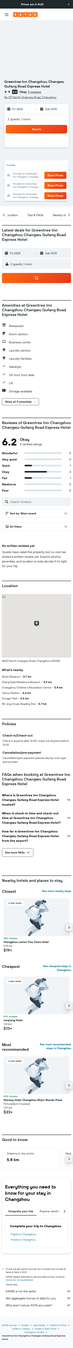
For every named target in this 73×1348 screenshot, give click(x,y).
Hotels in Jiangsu (21, 1328)
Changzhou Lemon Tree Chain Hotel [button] (26, 942)
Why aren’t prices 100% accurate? (29, 1305)
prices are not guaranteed (19, 1279)
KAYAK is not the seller (21, 1291)
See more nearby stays (56, 891)
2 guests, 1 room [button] (19, 119)
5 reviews (34, 92)
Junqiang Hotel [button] (13, 1020)
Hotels (25, 1325)
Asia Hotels (39, 1325)
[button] (68, 4)
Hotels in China (58, 1325)
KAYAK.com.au (9, 1325)
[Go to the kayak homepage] (25, 14)
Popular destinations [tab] (54, 1211)
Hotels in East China (45, 1328)
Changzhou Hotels (34, 1332)
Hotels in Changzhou (23, 1239)
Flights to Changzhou (23, 1234)
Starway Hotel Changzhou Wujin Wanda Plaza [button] (33, 1100)
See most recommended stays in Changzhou (55, 1046)
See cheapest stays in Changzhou (57, 968)
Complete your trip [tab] (20, 1211)
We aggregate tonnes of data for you (31, 1298)
